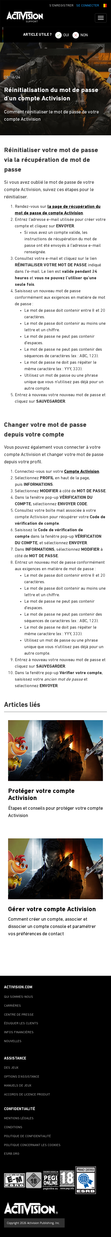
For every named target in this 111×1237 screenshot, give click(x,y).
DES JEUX (11, 1067)
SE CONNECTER (87, 5)
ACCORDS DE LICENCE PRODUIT (27, 1094)
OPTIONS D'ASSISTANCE (21, 1076)
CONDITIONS (13, 1127)
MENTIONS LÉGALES (19, 1118)
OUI (66, 35)
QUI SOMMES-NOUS (18, 997)
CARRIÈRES (12, 1006)
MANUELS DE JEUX (18, 1085)
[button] (104, 5)
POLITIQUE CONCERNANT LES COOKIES (32, 1145)
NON (84, 35)
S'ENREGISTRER (61, 5)
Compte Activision (81, 472)
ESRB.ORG (11, 1154)
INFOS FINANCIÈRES (19, 1032)
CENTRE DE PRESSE (19, 1014)
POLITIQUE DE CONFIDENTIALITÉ (27, 1136)
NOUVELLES (13, 1041)
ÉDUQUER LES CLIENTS (21, 1023)
